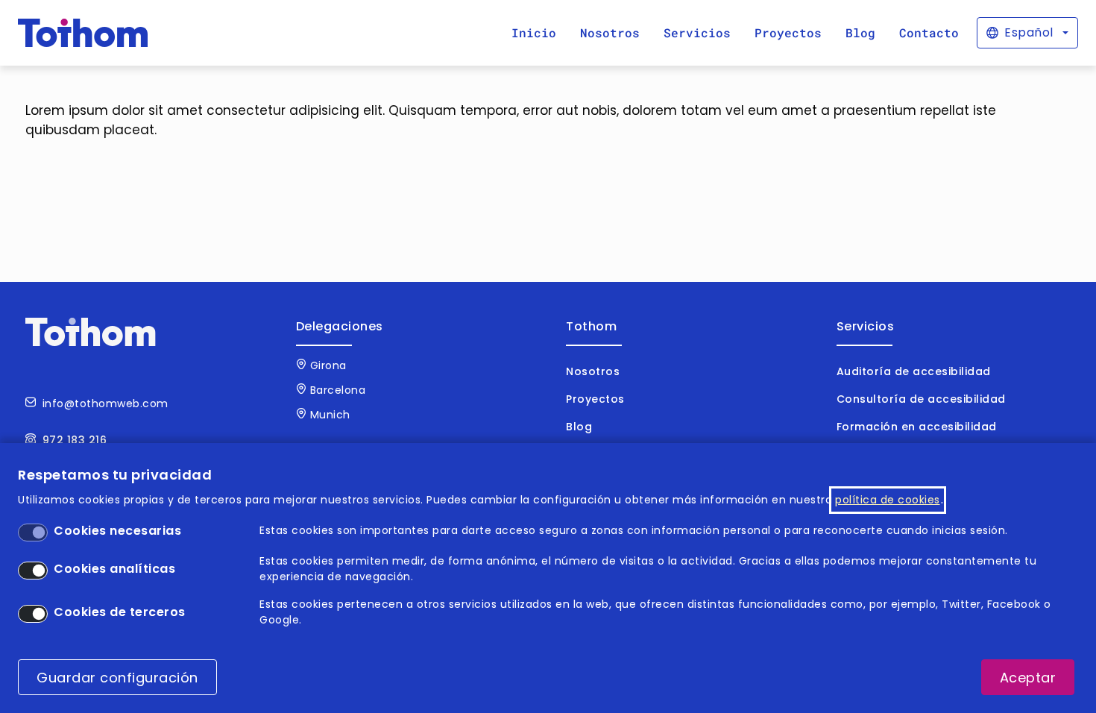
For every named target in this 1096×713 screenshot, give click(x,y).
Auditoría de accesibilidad (914, 371)
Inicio (533, 32)
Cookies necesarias (117, 530)
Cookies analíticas (114, 568)
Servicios (697, 32)
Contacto (929, 32)
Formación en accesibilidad (917, 426)
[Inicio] (83, 33)
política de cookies (887, 499)
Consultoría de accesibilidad (921, 399)
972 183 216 (74, 440)
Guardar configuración (117, 677)
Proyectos (788, 32)
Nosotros (610, 32)
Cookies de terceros (120, 612)
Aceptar (1028, 677)
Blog (860, 32)
